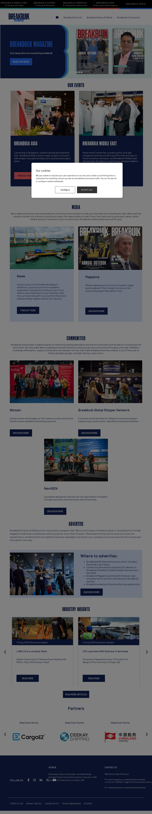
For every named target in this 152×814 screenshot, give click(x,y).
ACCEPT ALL (87, 190)
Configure (65, 190)
